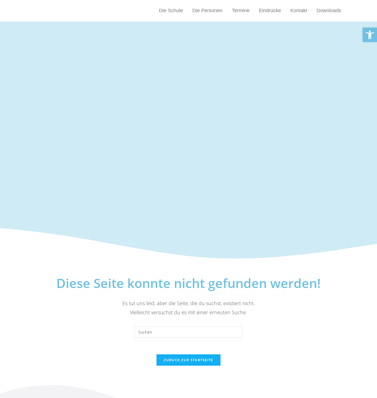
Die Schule (171, 10)
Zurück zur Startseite (188, 359)
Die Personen (207, 10)
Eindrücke (270, 10)
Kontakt (298, 10)
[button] (370, 35)
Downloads (329, 10)
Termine (240, 10)
